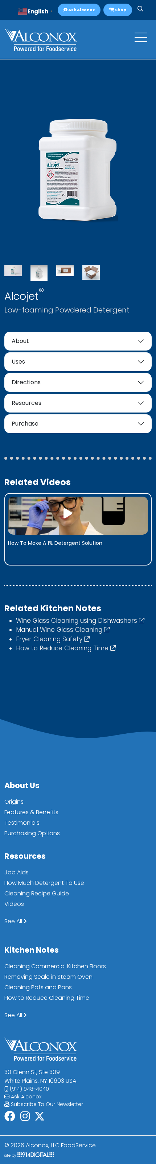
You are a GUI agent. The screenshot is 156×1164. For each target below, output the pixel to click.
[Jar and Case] (65, 271)
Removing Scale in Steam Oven (48, 977)
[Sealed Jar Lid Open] (39, 273)
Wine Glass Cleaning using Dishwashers (77, 620)
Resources (26, 403)
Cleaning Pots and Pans (38, 987)
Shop (120, 10)
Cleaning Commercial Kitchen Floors (55, 966)
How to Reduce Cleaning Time (63, 648)
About (20, 341)
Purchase (25, 423)
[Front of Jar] (13, 271)
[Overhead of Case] (91, 272)
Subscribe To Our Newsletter (46, 1104)
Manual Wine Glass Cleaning (60, 629)
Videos (14, 904)
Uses (18, 361)
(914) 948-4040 (28, 1089)
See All (14, 921)
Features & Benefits (31, 812)
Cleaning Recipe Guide (36, 893)
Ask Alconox (81, 10)
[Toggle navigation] (141, 39)
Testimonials (22, 823)
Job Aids (16, 872)
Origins (14, 802)
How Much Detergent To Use (44, 883)
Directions (26, 382)
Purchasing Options (32, 833)
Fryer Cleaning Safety (50, 639)
